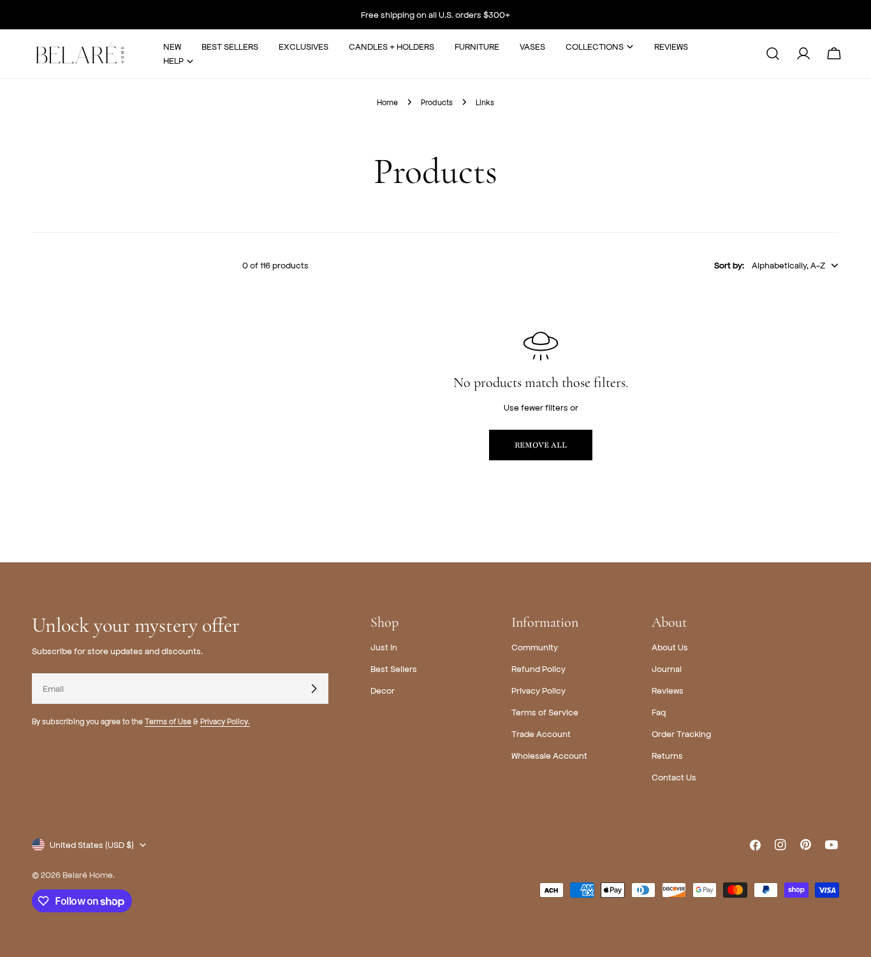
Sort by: (729, 264)
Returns (667, 755)
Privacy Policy (538, 690)
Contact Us (674, 776)
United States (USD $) (92, 844)
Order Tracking (681, 733)
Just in (383, 646)
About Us (670, 646)
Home (387, 102)
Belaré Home (87, 874)
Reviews (668, 690)
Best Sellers (393, 668)
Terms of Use (168, 721)
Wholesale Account (549, 755)
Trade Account (541, 733)
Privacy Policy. (225, 721)
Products (437, 102)
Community (534, 646)
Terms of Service (544, 711)
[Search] (773, 53)
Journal (667, 668)
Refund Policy (538, 668)
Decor (382, 690)
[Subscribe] (313, 688)
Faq (659, 711)
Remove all (541, 445)
